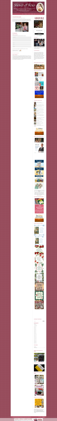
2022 (35, 329)
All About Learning (42, 191)
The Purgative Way (41, 194)
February (36, 325)
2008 (35, 342)
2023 (35, 328)
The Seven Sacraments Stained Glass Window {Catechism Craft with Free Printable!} (40, 110)
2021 (35, 330)
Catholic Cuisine (41, 62)
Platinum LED (38, 194)
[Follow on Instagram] (42, 417)
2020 (35, 331)
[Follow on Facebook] (39, 417)
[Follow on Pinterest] (40, 417)
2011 (35, 339)
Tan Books (35, 194)
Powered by (38, 35)
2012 (35, 338)
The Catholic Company (40, 192)
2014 (35, 336)
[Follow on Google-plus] (44, 417)
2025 (35, 326)
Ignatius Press (36, 192)
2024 (35, 327)
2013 (35, 337)
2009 (35, 341)
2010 (35, 340)
